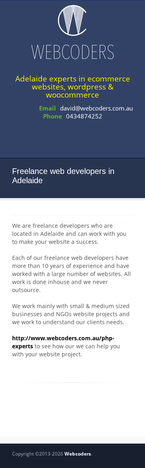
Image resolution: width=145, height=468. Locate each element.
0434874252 (84, 116)
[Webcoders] (72, 31)
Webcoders (77, 453)
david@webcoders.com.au (96, 108)
